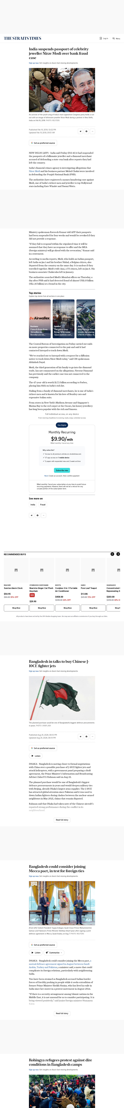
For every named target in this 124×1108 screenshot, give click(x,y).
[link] (22, 38)
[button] (103, 38)
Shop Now (16, 608)
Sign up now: (34, 63)
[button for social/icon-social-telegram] (80, 131)
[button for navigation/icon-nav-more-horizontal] (92, 131)
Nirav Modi (34, 171)
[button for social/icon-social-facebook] (86, 131)
